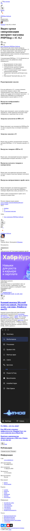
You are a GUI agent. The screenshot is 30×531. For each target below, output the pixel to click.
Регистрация (7, 484)
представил (6, 317)
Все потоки (6, 1)
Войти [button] (2, 10)
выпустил (20, 320)
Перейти (3, 290)
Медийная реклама (9, 517)
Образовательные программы (12, 520)
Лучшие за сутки (5, 451)
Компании (7, 494)
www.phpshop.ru (8, 460)
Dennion (3, 24)
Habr (9, 529)
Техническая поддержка (17, 528)
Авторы (6, 495)
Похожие (13, 451)
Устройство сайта (9, 502)
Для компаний (8, 505)
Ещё (6, 444)
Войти (6, 482)
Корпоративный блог (10, 516)
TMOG (16, 317)
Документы (7, 507)
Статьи (6, 489)
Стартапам (7, 521)
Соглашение (7, 508)
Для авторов (7, 504)
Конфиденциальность (10, 510)
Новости (6, 491)
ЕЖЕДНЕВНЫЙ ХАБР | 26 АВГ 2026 (11, 294)
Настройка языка (5, 528)
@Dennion (19, 242)
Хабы (5, 492)
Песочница (7, 497)
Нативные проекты (9, 518)
